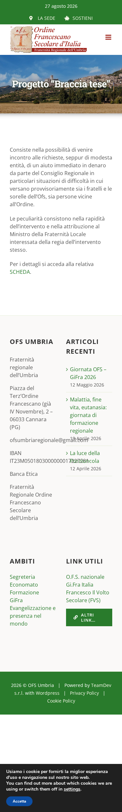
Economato (24, 584)
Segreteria (22, 576)
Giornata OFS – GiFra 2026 (88, 373)
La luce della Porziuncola (85, 457)
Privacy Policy (84, 693)
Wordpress (48, 693)
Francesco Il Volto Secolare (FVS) (87, 596)
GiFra (16, 600)
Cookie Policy (61, 701)
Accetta (19, 801)
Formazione (24, 592)
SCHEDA (20, 271)
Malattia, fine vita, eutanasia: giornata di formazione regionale (88, 415)
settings (72, 789)
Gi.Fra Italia (79, 584)
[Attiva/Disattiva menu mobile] (108, 37)
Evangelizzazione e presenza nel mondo (33, 615)
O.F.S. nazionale (85, 576)
